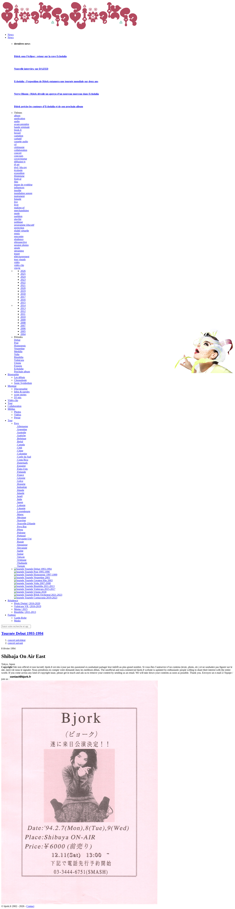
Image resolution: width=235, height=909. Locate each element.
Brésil (19, 441)
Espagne (21, 465)
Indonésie (21, 487)
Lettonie (20, 505)
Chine (19, 450)
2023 (23, 279)
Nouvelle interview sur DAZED (31, 68)
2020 (23, 288)
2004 (23, 334)
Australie (21, 432)
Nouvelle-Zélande (25, 523)
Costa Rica (22, 459)
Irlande (20, 490)
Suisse (20, 554)
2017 (23, 296)
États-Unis (22, 469)
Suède (19, 550)
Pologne (20, 532)
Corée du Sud (23, 456)
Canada (20, 444)
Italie (19, 499)
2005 (23, 331)
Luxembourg (23, 511)
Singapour (21, 544)
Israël (19, 496)
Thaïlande (21, 563)
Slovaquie (21, 547)
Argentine (21, 429)
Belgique (21, 438)
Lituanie (20, 508)
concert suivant (15, 643)
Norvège (21, 520)
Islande (20, 493)
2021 (23, 285)
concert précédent (16, 640)
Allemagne (22, 426)
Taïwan (20, 557)
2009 (23, 319)
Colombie (21, 453)
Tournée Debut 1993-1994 (22, 633)
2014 (23, 305)
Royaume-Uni (23, 538)
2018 (23, 294)
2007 (23, 325)
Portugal (21, 535)
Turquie (20, 566)
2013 (23, 308)
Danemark (22, 462)
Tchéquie (21, 560)
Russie (20, 541)
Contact (30, 906)
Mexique (21, 517)
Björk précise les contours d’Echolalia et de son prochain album (48, 106)
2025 (23, 273)
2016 (23, 299)
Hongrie (20, 484)
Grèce (19, 481)
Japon (19, 502)
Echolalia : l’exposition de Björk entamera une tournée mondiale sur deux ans (56, 81)
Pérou (19, 529)
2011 (22, 314)
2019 (23, 291)
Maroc (20, 514)
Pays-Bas (21, 526)
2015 (23, 302)
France (20, 475)
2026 (23, 271)
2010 (23, 317)
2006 (23, 328)
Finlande (21, 472)
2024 (23, 276)
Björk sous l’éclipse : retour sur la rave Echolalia (40, 56)
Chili (19, 447)
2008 (23, 322)
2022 (23, 282)
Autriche (21, 435)
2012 (23, 311)
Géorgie (20, 478)
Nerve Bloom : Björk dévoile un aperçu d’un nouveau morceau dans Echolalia (56, 94)
